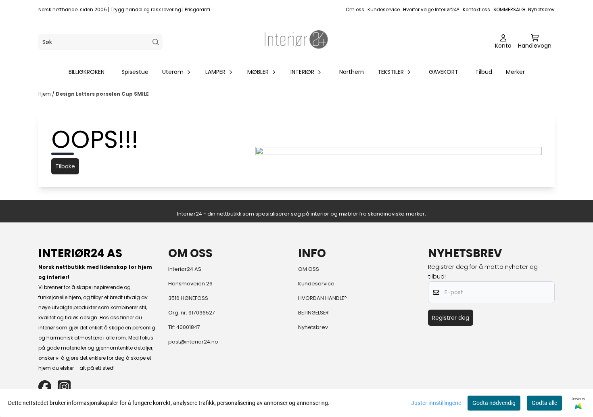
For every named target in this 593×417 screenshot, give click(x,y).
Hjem (45, 93)
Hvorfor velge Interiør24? (431, 9)
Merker (515, 72)
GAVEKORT (443, 72)
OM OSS (308, 269)
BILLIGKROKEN (86, 72)
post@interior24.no (193, 341)
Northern (351, 72)
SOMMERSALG (509, 9)
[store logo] (296, 42)
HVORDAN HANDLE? (322, 298)
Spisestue (134, 72)
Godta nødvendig (494, 403)
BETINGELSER (313, 312)
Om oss (355, 9)
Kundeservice (383, 9)
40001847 (188, 327)
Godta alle (544, 403)
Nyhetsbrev (541, 9)
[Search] (156, 42)
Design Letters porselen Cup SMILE (102, 93)
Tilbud (483, 72)
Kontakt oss (476, 9)
